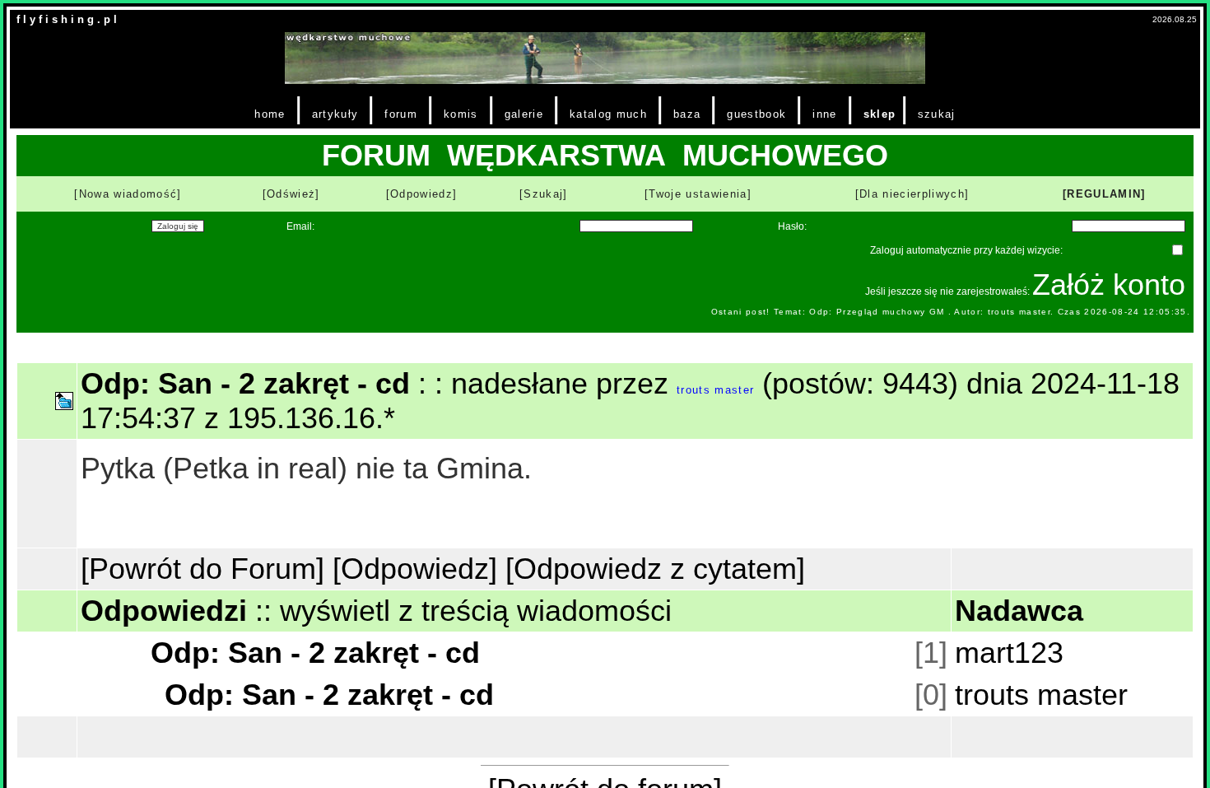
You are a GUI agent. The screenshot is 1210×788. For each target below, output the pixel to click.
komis (461, 114)
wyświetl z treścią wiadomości (476, 610)
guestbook (756, 114)
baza (686, 114)
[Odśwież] (291, 194)
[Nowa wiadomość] (127, 194)
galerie (524, 114)
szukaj (937, 114)
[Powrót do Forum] (202, 568)
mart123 (1009, 652)
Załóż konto (1108, 284)
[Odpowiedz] (422, 194)
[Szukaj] (543, 194)
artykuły (335, 114)
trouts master (715, 390)
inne (824, 114)
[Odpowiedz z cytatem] (655, 568)
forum (400, 114)
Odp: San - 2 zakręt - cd (315, 652)
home (269, 114)
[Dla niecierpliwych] (912, 194)
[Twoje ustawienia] (698, 194)
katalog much (608, 114)
